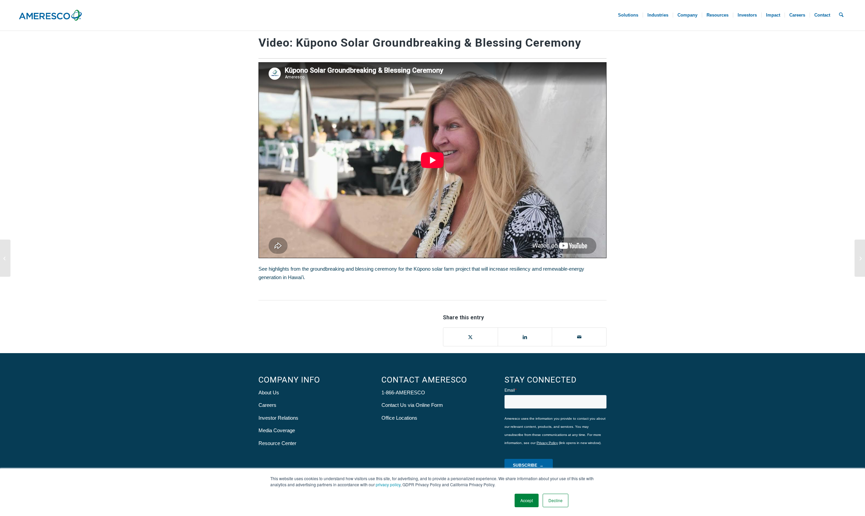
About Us (268, 392)
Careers (267, 405)
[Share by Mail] (579, 337)
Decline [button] (555, 500)
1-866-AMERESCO (403, 392)
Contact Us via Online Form (412, 405)
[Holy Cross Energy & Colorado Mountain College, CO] (860, 258)
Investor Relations (278, 418)
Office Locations (399, 418)
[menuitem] (628, 15)
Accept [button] (526, 500)
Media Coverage (276, 430)
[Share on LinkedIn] (525, 337)
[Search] (841, 15)
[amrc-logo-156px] (50, 15)
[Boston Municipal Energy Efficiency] (5, 258)
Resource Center (277, 443)
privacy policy (388, 484)
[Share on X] (470, 337)
